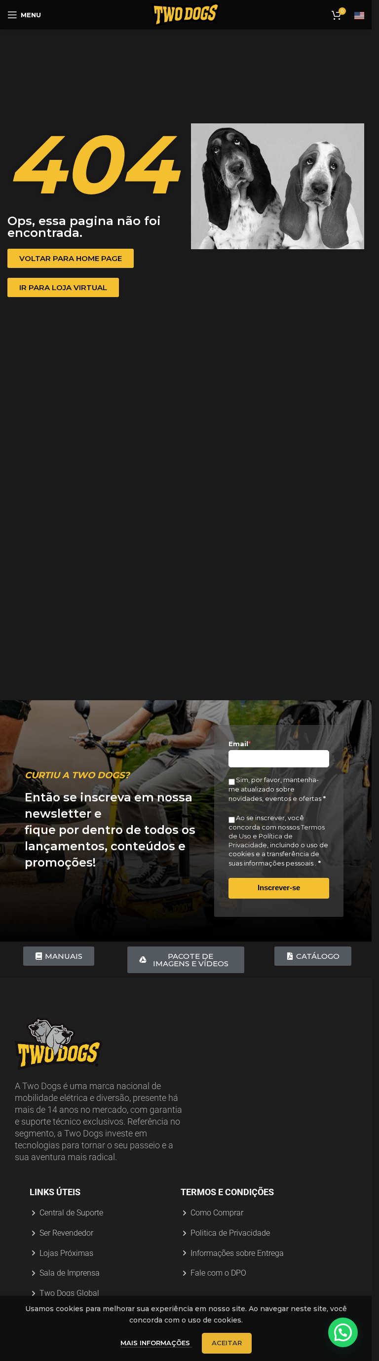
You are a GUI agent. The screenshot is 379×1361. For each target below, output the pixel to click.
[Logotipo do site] (186, 14)
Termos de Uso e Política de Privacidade (276, 836)
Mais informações (156, 1343)
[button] (343, 1332)
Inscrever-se (279, 887)
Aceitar (227, 1343)
